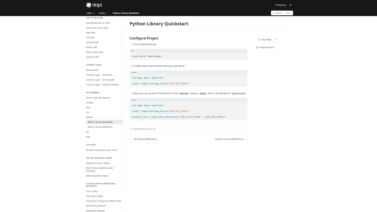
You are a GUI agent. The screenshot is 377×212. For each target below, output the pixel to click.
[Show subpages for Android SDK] (121, 42)
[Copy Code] (244, 55)
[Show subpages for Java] (121, 107)
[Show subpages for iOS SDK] (121, 37)
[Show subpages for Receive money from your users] (121, 150)
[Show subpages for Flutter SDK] (121, 47)
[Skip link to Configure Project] (127, 38)
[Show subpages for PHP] (121, 137)
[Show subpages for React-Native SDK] (121, 52)
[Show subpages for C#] (121, 112)
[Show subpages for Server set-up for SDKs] (121, 28)
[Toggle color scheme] (290, 5)
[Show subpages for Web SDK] (121, 33)
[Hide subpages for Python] (121, 117)
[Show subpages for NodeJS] (121, 102)
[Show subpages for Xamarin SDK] (121, 57)
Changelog (280, 5)
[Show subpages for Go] (121, 132)
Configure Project (266, 47)
